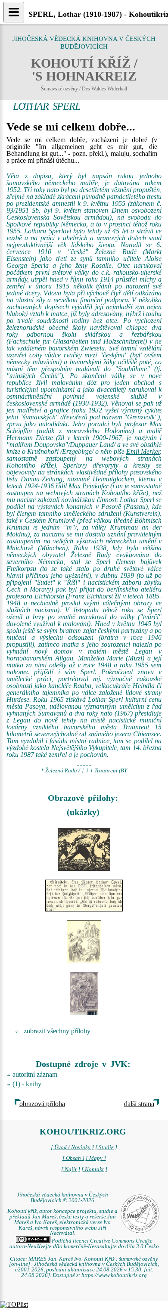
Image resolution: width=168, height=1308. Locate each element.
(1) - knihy (26, 1084)
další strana (139, 1103)
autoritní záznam (34, 1074)
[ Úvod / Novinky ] (72, 1147)
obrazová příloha (42, 1103)
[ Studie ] (106, 1147)
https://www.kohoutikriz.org (114, 1275)
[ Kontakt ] (94, 1169)
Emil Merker (143, 451)
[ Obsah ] (73, 1158)
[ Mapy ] (96, 1158)
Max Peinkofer (88, 486)
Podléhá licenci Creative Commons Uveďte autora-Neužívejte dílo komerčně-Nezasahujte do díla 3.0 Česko (84, 1243)
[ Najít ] (70, 1169)
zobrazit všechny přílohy (57, 1031)
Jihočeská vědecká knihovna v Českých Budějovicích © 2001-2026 (62, 1197)
